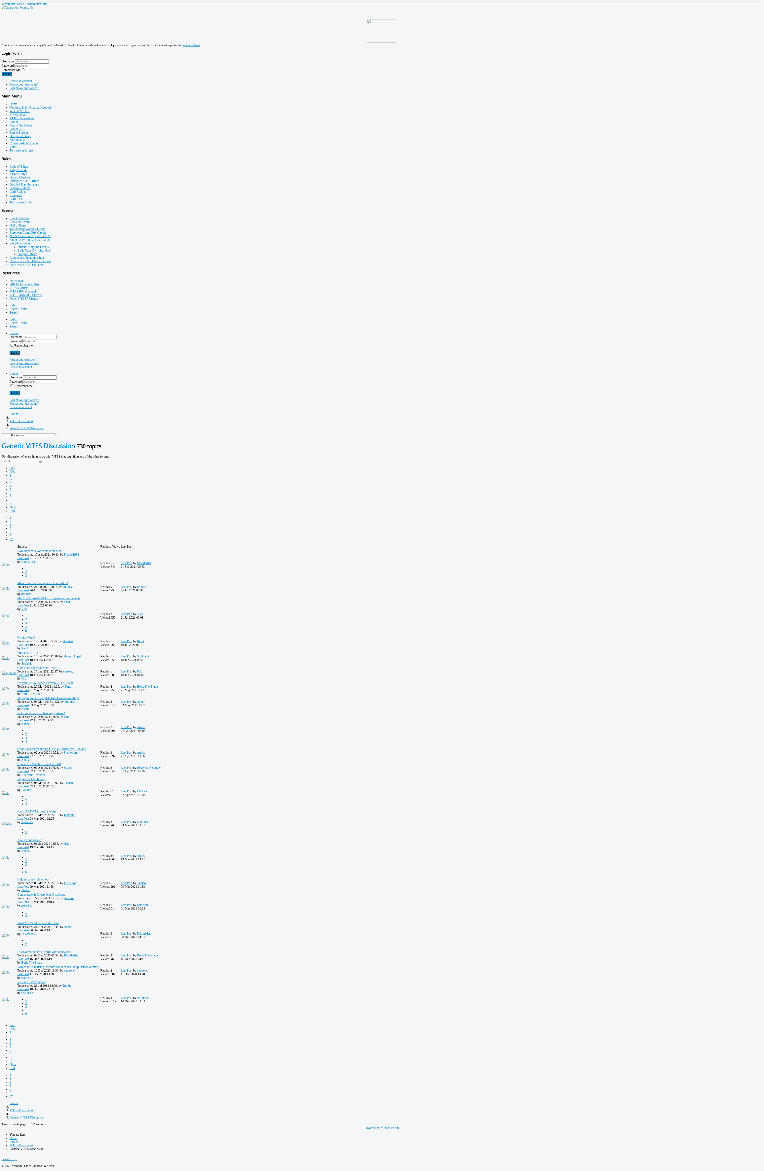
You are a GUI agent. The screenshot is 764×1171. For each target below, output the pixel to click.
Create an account (21, 81)
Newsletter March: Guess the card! (39, 764)
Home (13, 104)
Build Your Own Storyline (34, 250)
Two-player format (21, 150)
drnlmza (67, 586)
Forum (14, 121)
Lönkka (26, 790)
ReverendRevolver (33, 774)
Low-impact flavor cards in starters (39, 551)
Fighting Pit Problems (31, 779)
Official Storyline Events (33, 247)
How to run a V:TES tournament (30, 261)
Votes (13, 147)
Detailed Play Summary (24, 184)
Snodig (66, 985)
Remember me (23, 345)
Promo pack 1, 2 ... (29, 652)
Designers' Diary (20, 136)
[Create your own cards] (17, 7)
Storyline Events (20, 243)
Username (8, 61)
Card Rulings (18, 191)
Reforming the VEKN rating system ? (41, 713)
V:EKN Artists (19, 288)
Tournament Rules (21, 202)
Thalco (68, 782)
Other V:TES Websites (24, 298)
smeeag (68, 671)
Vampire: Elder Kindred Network (31, 107)
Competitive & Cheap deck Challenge (41, 894)
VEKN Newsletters (22, 118)
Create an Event (20, 222)
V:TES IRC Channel (23, 291)
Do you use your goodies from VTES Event (45, 683)
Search (14, 312)
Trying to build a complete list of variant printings (48, 698)
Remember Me (11, 70)
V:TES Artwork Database (26, 295)
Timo (68, 686)
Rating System (19, 132)
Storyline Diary (27, 254)
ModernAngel (72, 656)
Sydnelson (70, 752)
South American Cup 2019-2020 (30, 239)
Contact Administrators (24, 143)
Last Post (23, 558)
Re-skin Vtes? (26, 637)
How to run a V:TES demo (27, 264)
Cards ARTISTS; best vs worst (36, 811)
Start (12, 468)
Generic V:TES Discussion (38, 445)
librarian (67, 641)
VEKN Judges (19, 173)
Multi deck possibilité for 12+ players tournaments (48, 598)
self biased (27, 992)
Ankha (25, 724)
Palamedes (28, 934)
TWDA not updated (29, 840)
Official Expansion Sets (24, 284)
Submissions (17, 139)
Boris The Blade (31, 693)
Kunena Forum (390, 1127)
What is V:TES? (20, 111)
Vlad (67, 601)
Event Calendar (19, 218)
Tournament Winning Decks (27, 229)
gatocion (69, 898)
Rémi (24, 648)
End (12, 511)
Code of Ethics (19, 166)
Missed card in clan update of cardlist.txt (42, 583)
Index (13, 305)
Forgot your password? (24, 88)
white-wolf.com (191, 45)
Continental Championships (27, 257)
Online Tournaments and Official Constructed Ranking (51, 749)
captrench (70, 970)
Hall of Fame (18, 225)
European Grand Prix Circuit (28, 232)
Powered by (372, 1127)
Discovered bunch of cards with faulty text (44, 951)
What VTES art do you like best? (38, 923)
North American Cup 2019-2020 (30, 236)
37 (11, 503)
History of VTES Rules (24, 181)
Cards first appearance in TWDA (38, 668)
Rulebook (16, 195)
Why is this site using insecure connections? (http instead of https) (58, 967)
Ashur (25, 708)
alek (66, 843)
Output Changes (20, 177)
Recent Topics (18, 309)
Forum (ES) (17, 129)
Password (8, 65)
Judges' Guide (18, 170)
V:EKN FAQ (18, 114)
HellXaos (70, 883)
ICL (23, 678)
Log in (6, 73)
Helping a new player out (33, 879)
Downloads (17, 280)
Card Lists (16, 198)
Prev (12, 471)
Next (13, 507)
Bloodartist (28, 561)
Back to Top (9, 1159)
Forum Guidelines (21, 125)
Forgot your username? (24, 84)
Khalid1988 (71, 554)
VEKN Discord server (31, 982)
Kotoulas (69, 815)
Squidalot (27, 663)
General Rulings (20, 188)
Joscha (68, 767)
